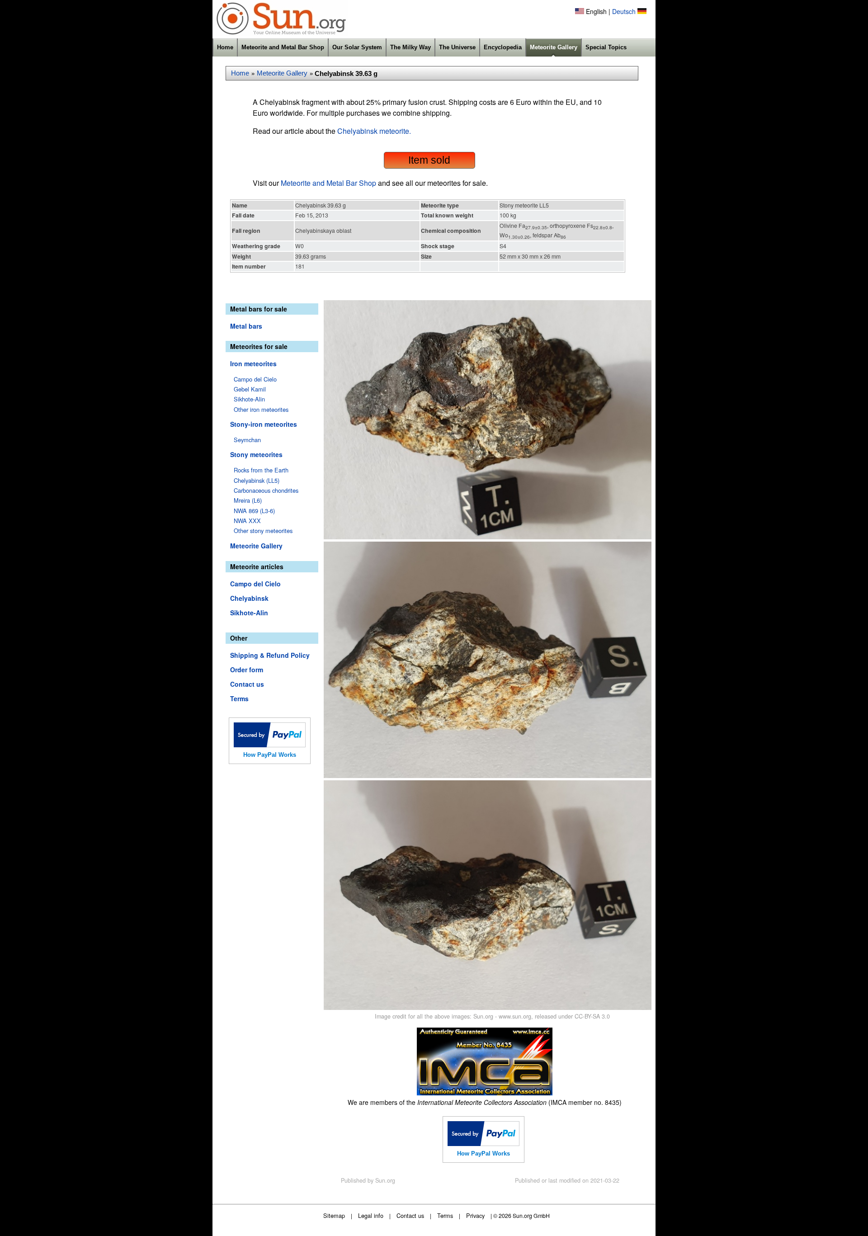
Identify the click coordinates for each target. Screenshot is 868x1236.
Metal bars (246, 325)
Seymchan (247, 439)
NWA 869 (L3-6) (254, 510)
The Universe (457, 47)
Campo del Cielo (255, 379)
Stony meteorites (256, 454)
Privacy (475, 1215)
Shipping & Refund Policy (270, 655)
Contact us (247, 684)
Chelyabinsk (249, 598)
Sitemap (334, 1215)
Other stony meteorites (263, 530)
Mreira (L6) (248, 500)
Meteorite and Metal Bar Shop (282, 47)
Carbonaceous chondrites (266, 490)
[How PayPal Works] (270, 744)
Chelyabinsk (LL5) (256, 480)
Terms (239, 698)
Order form (246, 669)
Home (225, 47)
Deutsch (624, 11)
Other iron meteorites (261, 409)
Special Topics (606, 47)
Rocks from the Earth (261, 470)
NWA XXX (247, 520)
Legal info (370, 1215)
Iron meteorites (253, 363)
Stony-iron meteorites (263, 424)
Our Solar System (357, 47)
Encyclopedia (503, 47)
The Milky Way (410, 47)
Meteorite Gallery (553, 47)
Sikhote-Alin (249, 399)
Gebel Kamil (250, 389)
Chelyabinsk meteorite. (374, 131)
